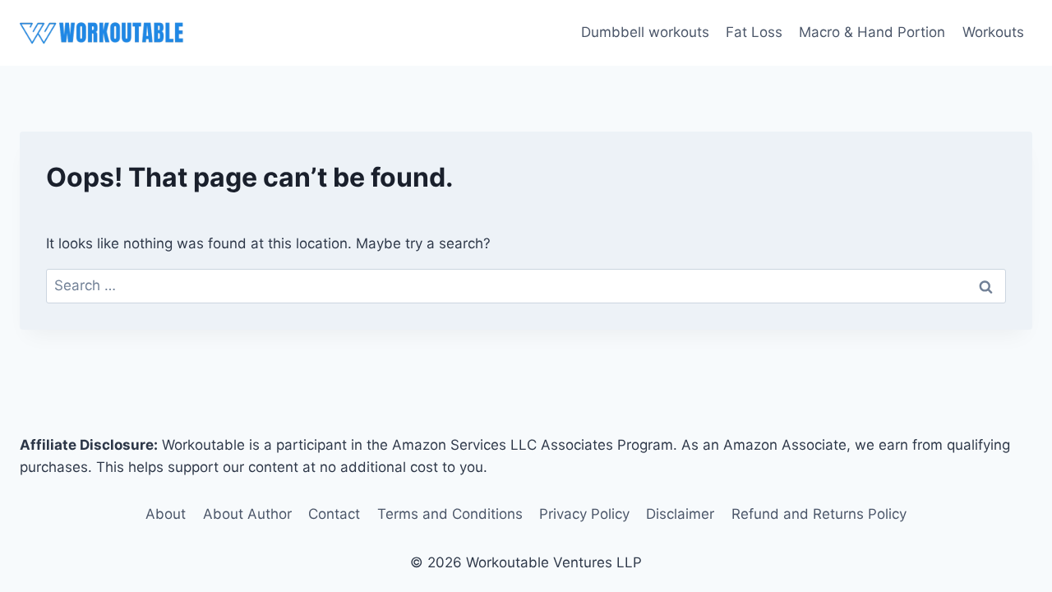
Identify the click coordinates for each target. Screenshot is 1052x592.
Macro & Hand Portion (872, 32)
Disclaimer (680, 514)
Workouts (993, 32)
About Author (247, 514)
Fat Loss (754, 32)
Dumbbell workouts (645, 32)
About (165, 514)
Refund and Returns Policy (819, 514)
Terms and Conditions (450, 514)
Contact (334, 514)
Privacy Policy (584, 514)
